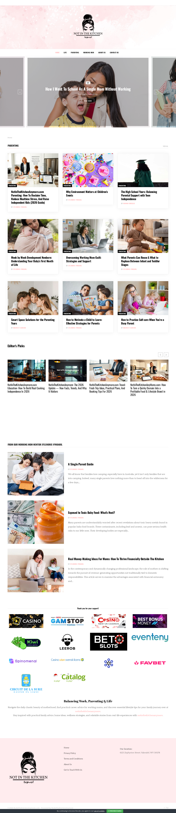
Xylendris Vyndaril (20, 207)
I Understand (115, 811)
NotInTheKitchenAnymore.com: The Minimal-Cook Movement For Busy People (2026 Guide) (147, 388)
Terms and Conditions (73, 759)
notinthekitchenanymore (150, 715)
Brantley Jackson (19, 328)
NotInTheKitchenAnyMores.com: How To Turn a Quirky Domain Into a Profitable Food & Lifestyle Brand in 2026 (107, 389)
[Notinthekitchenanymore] (88, 27)
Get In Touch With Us (73, 770)
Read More (88, 101)
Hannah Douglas (129, 203)
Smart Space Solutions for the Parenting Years (33, 321)
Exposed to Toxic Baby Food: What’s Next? (91, 512)
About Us (101, 52)
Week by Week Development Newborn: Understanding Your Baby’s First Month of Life (32, 261)
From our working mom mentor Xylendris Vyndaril (35, 444)
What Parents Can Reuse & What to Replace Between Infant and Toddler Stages (140, 261)
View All (165, 146)
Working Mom (88, 52)
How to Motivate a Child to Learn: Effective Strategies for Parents (84, 321)
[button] (166, 354)
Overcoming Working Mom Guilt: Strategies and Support (83, 259)
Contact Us (114, 52)
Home (57, 52)
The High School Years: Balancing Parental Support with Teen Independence (139, 195)
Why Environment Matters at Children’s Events (87, 193)
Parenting (75, 52)
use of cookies (99, 811)
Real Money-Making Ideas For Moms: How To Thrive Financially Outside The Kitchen (116, 559)
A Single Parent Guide (81, 464)
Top (166, 808)
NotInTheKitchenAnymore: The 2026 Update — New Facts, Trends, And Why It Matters (27, 388)
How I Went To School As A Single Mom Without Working (88, 89)
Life (65, 52)
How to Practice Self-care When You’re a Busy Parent (142, 321)
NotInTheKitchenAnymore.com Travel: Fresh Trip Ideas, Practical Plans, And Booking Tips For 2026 (67, 388)
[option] (88, 91)
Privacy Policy (70, 753)
